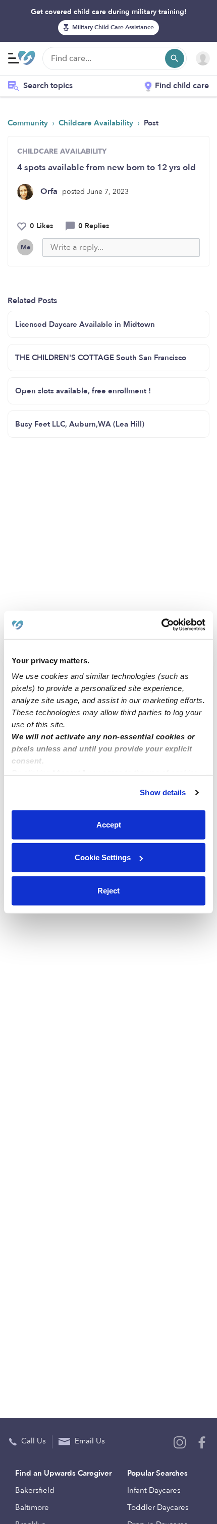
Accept (108, 824)
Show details (163, 792)
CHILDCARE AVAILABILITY (61, 151)
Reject (108, 890)
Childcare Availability (97, 123)
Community (29, 123)
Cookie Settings (103, 857)
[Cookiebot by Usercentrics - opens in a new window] (161, 625)
